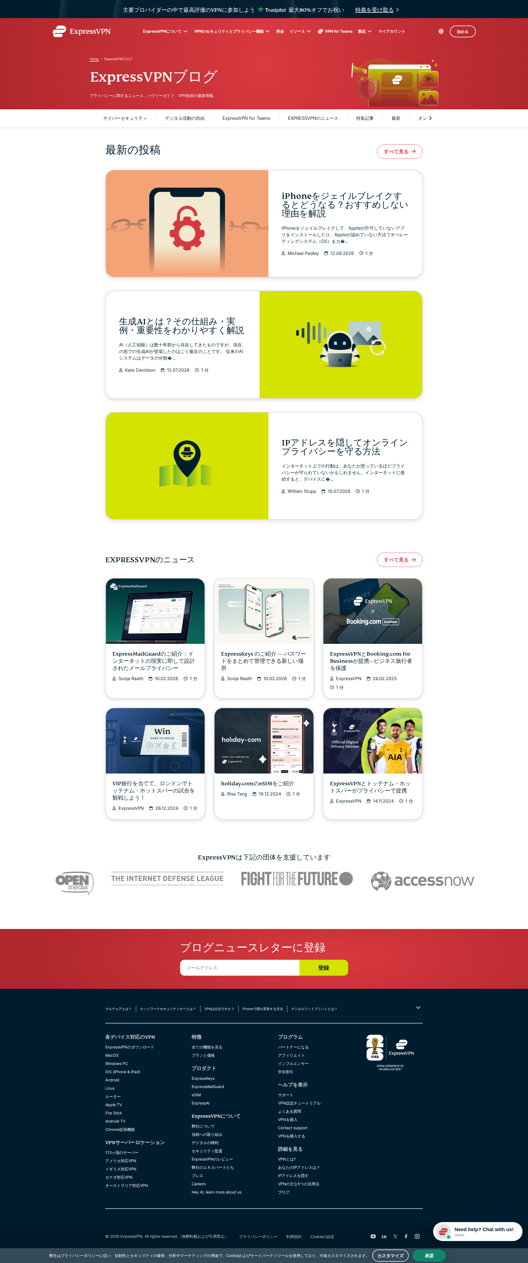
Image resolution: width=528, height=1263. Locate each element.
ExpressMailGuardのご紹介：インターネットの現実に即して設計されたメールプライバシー (153, 661)
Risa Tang (237, 794)
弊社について (203, 1126)
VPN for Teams (339, 31)
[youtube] (373, 1236)
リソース (297, 31)
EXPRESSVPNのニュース (313, 118)
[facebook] (406, 1236)
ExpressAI (201, 1103)
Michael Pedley (303, 253)
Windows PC (116, 1063)
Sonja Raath (131, 678)
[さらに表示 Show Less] (418, 1007)
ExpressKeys (203, 1078)
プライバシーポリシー (258, 1236)
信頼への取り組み (207, 1134)
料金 (280, 31)
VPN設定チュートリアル (299, 1103)
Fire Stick (113, 1113)
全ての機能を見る (207, 1047)
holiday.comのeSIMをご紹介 (257, 783)
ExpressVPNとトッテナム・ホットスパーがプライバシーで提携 (370, 787)
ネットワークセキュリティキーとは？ (168, 1009)
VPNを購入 (288, 1119)
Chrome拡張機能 (120, 1129)
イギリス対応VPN (120, 1169)
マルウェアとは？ (118, 1009)
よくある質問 (289, 1111)
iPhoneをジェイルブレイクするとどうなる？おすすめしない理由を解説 (345, 205)
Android (112, 1080)
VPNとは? (287, 1159)
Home (94, 59)
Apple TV (113, 1104)
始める (463, 31)
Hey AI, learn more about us (216, 1192)
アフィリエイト (291, 1055)
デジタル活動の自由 (185, 118)
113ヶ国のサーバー (122, 1152)
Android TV (115, 1121)
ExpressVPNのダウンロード (129, 1047)
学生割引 (285, 1071)
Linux (110, 1088)
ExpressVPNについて (162, 31)
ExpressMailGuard (208, 1086)
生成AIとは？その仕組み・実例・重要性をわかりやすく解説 (181, 326)
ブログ (284, 1192)
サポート (285, 1094)
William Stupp (302, 491)
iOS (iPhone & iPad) (122, 1071)
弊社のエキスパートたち (213, 1167)
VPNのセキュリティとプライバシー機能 (229, 31)
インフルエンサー (293, 1063)
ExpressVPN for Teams (246, 118)
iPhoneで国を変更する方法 (263, 1009)
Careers (199, 1183)
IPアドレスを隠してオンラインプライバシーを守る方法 (345, 447)
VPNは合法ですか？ (219, 1009)
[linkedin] (384, 1236)
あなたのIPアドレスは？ (299, 1167)
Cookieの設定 (322, 1236)
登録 (323, 968)
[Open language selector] (441, 31)
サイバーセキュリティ (125, 118)
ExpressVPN (348, 678)
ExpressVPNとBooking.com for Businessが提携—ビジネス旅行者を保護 (371, 661)
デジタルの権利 (205, 1142)
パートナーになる (293, 1047)
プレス (197, 1175)
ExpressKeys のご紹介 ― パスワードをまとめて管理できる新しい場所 (263, 661)
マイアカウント (391, 31)
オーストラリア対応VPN (126, 1185)
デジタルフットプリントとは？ (314, 1009)
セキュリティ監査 (207, 1150)
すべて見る (396, 151)
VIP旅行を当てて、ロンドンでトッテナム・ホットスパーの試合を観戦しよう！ (153, 790)
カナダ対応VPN (119, 1177)
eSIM (196, 1094)
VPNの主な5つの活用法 (298, 1183)
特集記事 (365, 118)
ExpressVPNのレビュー (212, 1159)
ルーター (113, 1096)
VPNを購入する (291, 1136)
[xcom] (395, 1236)
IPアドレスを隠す (293, 1175)
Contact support (292, 1127)
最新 (396, 118)
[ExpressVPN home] (81, 31)
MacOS (112, 1055)
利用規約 (294, 1236)
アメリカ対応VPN (120, 1160)
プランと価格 (203, 1055)
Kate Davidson (140, 370)
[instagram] (417, 1236)
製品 (362, 31)
